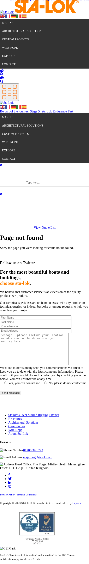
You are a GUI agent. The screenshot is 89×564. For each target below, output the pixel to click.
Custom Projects (15, 39)
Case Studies (16, 426)
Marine (7, 22)
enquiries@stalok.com (37, 457)
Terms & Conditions (26, 494)
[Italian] (19, 16)
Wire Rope (10, 47)
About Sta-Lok (18, 433)
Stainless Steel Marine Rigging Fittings (33, 415)
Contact (9, 64)
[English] (2, 16)
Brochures (15, 418)
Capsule (77, 503)
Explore (8, 56)
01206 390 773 (33, 450)
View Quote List (44, 227)
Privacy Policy (7, 494)
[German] (13, 16)
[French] (8, 16)
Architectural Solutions (22, 31)
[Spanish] (24, 16)
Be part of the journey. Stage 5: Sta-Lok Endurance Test (36, 111)
